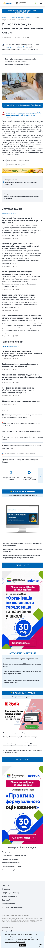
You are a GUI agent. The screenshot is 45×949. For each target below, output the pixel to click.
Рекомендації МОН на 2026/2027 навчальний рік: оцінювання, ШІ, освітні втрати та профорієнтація (20, 246)
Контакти (5, 886)
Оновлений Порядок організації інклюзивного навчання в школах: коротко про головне (22, 220)
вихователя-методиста (11, 863)
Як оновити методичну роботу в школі (17, 733)
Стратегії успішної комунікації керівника (22, 105)
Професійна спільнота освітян (11, 478)
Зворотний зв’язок (9, 896)
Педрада (5, 17)
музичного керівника (11, 870)
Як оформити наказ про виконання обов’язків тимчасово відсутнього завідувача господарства (18, 390)
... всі (23, 164)
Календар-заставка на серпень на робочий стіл (20, 659)
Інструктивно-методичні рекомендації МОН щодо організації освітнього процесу (23, 114)
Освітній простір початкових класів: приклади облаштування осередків (19, 296)
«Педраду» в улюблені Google (16, 47)
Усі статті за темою (9, 214)
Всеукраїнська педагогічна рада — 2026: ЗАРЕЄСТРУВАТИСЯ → (22, 11)
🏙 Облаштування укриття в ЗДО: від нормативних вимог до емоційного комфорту (22, 416)
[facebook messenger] (11, 931)
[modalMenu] (41, 3)
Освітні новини (11, 160)
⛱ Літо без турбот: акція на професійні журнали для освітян (22, 438)
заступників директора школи (14, 855)
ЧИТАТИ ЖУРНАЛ (22, 565)
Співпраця (6, 889)
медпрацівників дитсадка (12, 866)
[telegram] (6, 931)
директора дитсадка (10, 859)
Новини (13, 17)
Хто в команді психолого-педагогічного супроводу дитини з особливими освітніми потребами (22, 377)
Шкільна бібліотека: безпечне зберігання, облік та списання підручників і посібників (22, 317)
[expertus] (20, 3)
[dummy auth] (35, 3)
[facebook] (2, 931)
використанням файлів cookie (15, 942)
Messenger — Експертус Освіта (29, 478)
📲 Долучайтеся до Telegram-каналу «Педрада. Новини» (20, 460)
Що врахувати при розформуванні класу (21, 401)
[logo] (8, 3)
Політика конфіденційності (13, 907)
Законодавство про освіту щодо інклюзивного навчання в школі (17, 273)
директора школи (9, 852)
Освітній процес (24, 160)
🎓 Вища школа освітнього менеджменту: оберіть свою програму (21, 446)
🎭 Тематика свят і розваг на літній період (18, 454)
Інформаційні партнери (11, 893)
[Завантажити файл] (3, 114)
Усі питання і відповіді (9, 346)
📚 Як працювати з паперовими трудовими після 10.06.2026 (21, 424)
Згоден (22, 945)
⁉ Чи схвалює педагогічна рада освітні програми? (21, 431)
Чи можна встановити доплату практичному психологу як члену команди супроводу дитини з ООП (22, 353)
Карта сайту (7, 900)
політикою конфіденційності (26, 939)
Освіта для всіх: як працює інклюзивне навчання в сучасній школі (20, 365)
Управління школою (24, 17)
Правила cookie (8, 904)
